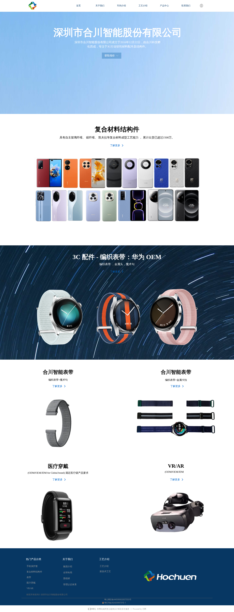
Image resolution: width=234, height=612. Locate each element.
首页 (78, 5)
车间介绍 (121, 5)
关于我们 (100, 5)
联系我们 (185, 5)
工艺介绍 (142, 5)
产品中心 (164, 5)
